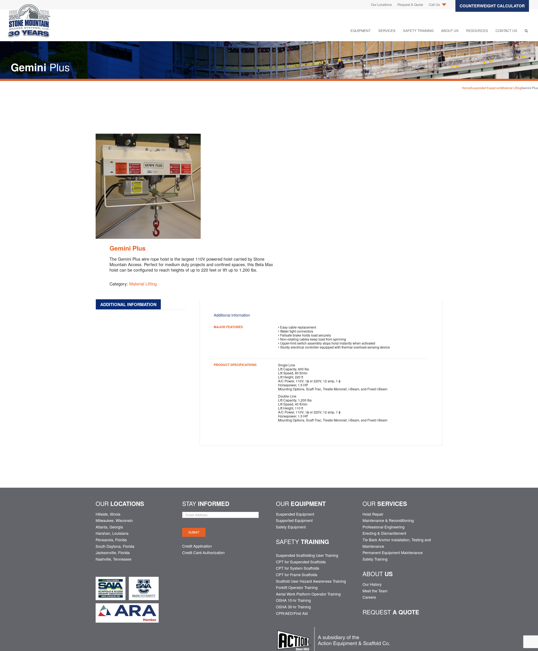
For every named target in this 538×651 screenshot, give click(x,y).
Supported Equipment (294, 520)
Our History (372, 584)
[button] (526, 30)
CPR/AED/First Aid (292, 613)
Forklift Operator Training (297, 587)
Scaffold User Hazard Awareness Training (311, 581)
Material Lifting (143, 284)
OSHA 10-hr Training (293, 600)
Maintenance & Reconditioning (388, 520)
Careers (369, 597)
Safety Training (375, 559)
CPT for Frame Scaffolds (296, 574)
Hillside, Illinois (108, 514)
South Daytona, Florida (115, 546)
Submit (193, 532)
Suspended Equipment (295, 514)
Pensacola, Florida (111, 539)
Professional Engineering (384, 527)
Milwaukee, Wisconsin (114, 520)
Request (391, 612)
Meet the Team (375, 590)
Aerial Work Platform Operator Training (308, 594)
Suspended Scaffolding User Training (307, 555)
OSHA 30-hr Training (293, 606)
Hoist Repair (373, 514)
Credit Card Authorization (203, 552)
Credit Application (197, 546)
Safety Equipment (291, 527)
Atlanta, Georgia (109, 527)
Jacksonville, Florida (113, 552)
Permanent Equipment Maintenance (393, 552)
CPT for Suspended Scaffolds (301, 561)
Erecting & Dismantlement (384, 533)
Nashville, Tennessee (113, 559)
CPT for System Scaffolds (297, 568)
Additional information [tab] (128, 304)
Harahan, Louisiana (112, 533)
